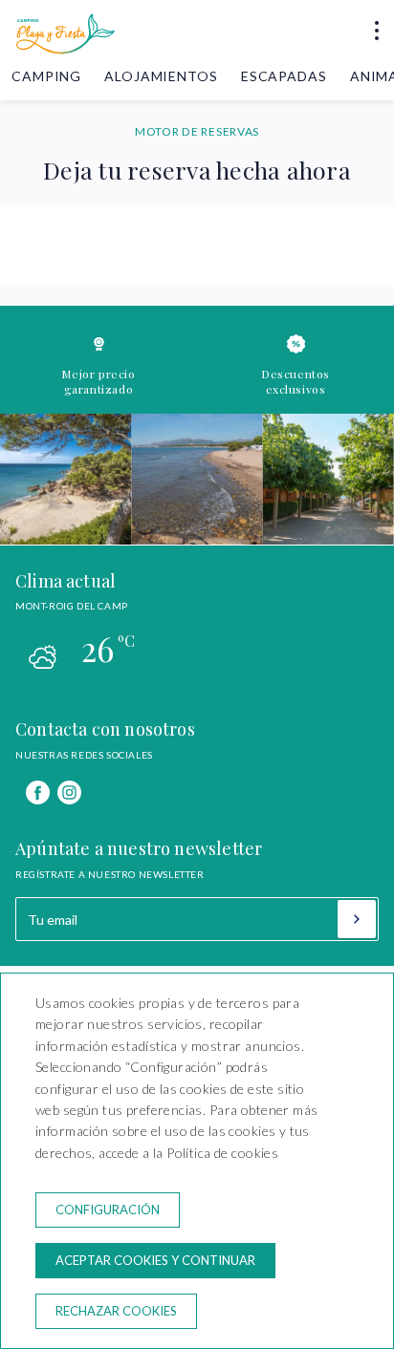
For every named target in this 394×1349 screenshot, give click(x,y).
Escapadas (284, 76)
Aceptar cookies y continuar (155, 1260)
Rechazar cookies (116, 1310)
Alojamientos (160, 76)
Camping (46, 76)
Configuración (107, 1209)
